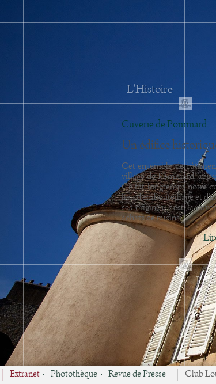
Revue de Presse (137, 375)
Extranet (25, 375)
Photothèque (74, 375)
